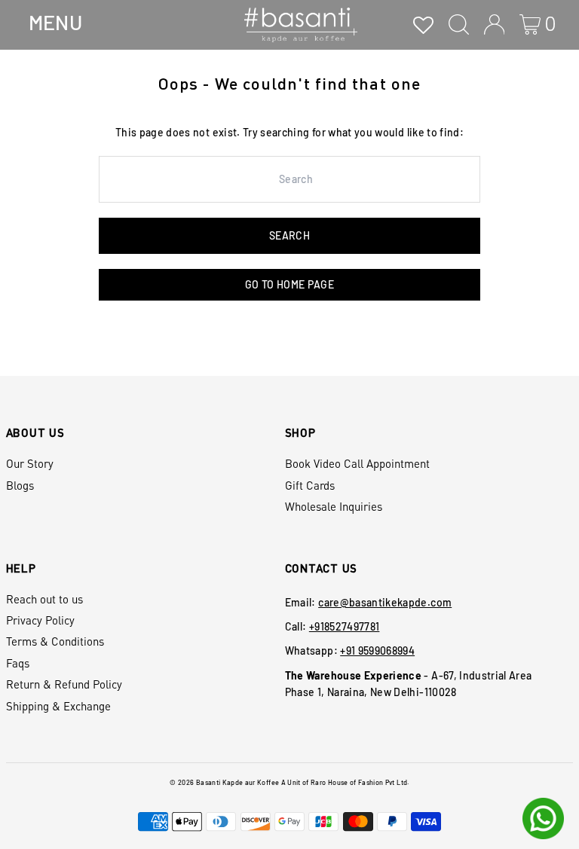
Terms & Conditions (55, 641)
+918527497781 (344, 626)
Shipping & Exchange (58, 705)
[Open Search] (459, 24)
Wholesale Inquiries (333, 506)
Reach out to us (44, 598)
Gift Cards (310, 485)
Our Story (30, 463)
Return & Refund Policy (64, 684)
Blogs (20, 485)
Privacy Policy (40, 620)
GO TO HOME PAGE (289, 284)
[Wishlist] (423, 24)
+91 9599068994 (377, 650)
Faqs (17, 662)
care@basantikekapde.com (385, 602)
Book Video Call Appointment (357, 463)
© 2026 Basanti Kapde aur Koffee (224, 782)
